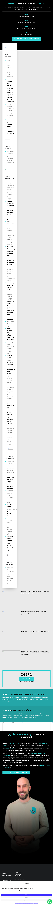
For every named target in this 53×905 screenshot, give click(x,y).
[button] (50, 883)
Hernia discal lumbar (5, 873)
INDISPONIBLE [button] (26, 679)
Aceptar (26, 894)
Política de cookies (19, 903)
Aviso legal (36, 903)
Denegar (26, 897)
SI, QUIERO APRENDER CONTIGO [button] (16, 772)
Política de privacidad (28, 903)
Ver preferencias (26, 900)
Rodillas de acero (7, 878)
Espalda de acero (7, 875)
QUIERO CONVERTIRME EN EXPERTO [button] (26, 39)
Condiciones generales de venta (19, 878)
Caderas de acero (7, 880)
